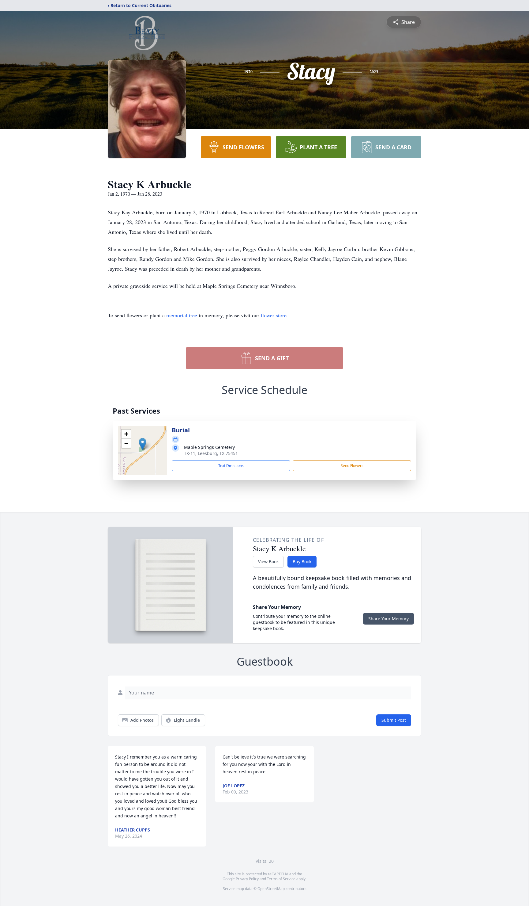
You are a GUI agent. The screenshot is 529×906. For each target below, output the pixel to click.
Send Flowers (352, 465)
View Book (268, 561)
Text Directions (231, 465)
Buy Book (302, 561)
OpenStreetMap (271, 888)
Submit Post (393, 720)
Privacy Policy (247, 878)
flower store (274, 315)
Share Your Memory (388, 618)
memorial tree (181, 315)
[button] (142, 444)
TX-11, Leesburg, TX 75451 (211, 453)
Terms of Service (281, 878)
